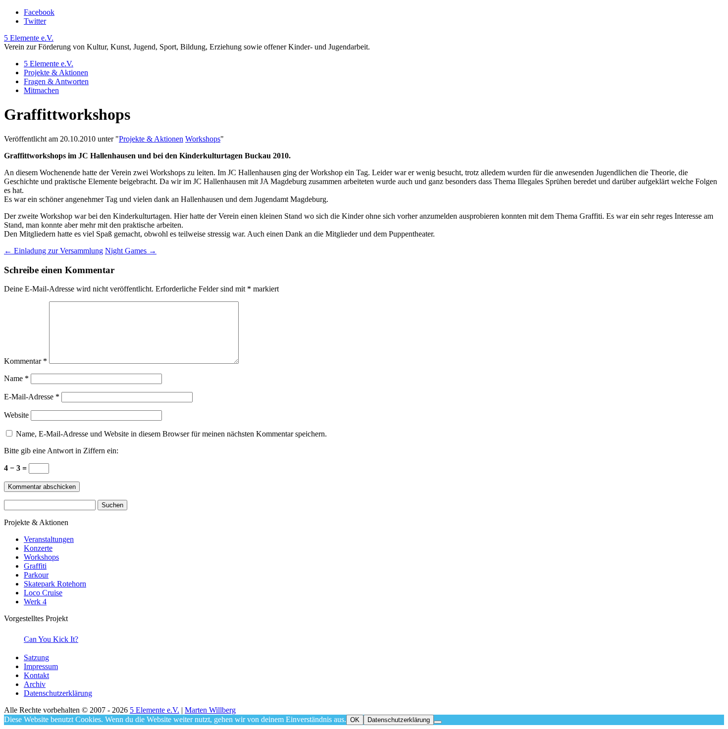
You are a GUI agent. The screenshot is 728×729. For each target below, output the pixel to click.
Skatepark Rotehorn (55, 584)
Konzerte (38, 548)
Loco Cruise (43, 592)
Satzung (36, 657)
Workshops (202, 139)
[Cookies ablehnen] (438, 722)
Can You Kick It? (51, 639)
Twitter (35, 21)
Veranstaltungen (49, 539)
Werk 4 (35, 601)
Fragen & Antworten (56, 81)
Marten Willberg (210, 710)
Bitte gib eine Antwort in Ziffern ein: (61, 450)
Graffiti (35, 566)
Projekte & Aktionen (56, 72)
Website (16, 415)
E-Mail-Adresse (31, 396)
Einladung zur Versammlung (53, 250)
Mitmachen (41, 90)
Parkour (36, 575)
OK (355, 720)
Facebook (39, 12)
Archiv (35, 684)
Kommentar (25, 361)
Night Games (130, 250)
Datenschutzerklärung (58, 693)
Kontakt (36, 675)
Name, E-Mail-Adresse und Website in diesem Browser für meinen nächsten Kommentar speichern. (171, 434)
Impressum (41, 666)
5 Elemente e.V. (28, 38)
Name (16, 378)
